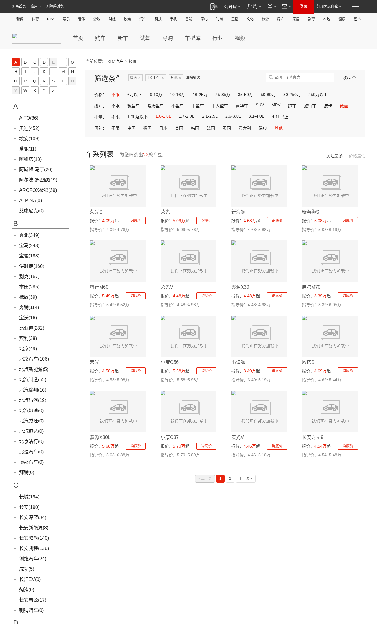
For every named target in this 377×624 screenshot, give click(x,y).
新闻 (20, 19)
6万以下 (134, 94)
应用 (34, 6)
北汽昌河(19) (32, 400)
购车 (100, 38)
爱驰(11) (27, 148)
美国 (179, 128)
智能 (188, 19)
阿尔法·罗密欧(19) (38, 179)
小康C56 (170, 362)
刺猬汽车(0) (31, 610)
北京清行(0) (31, 441)
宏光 (94, 362)
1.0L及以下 (137, 117)
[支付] (271, 6)
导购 (167, 38)
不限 (115, 94)
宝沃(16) (28, 317)
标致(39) (28, 297)
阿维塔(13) (30, 159)
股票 (127, 19)
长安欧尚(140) (34, 538)
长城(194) (29, 496)
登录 (303, 6)
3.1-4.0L (256, 116)
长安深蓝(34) (32, 517)
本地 (326, 19)
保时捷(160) (31, 266)
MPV (276, 105)
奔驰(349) (29, 235)
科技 (158, 19)
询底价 (135, 221)
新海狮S (310, 211)
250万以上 (318, 94)
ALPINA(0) (30, 200)
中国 (131, 128)
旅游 (265, 19)
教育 (311, 19)
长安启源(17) (32, 599)
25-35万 (222, 94)
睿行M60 (99, 287)
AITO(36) (28, 117)
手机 (173, 19)
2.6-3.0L (233, 116)
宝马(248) (29, 245)
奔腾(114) (29, 307)
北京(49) (28, 348)
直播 (234, 19)
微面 (135, 77)
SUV (260, 105)
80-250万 (292, 94)
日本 (163, 128)
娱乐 (66, 19)
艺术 (357, 19)
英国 (227, 128)
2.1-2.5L (210, 116)
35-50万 (245, 94)
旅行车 (310, 105)
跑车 (292, 105)
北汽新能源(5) (33, 369)
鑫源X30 (240, 287)
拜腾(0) (26, 472)
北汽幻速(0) (31, 410)
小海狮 (238, 362)
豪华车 (242, 105)
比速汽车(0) (31, 451)
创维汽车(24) (32, 558)
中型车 (197, 105)
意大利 (245, 128)
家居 (296, 19)
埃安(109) (29, 138)
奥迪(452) (29, 128)
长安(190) (29, 507)
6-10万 (156, 94)
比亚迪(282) (31, 328)
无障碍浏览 (55, 6)
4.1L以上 (280, 117)
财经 (112, 19)
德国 (147, 128)
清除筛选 (193, 78)
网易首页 (19, 6)
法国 (211, 128)
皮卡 (328, 105)
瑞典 (263, 128)
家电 (204, 19)
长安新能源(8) (33, 527)
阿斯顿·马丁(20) (35, 169)
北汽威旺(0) (31, 420)
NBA (50, 19)
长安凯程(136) (34, 548)
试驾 (145, 38)
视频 (240, 38)
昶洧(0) (26, 589)
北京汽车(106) (34, 358)
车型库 (193, 38)
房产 (280, 19)
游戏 (96, 19)
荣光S (96, 211)
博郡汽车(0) (31, 462)
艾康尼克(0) (31, 210)
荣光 (165, 211)
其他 (176, 77)
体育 (35, 19)
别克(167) (29, 276)
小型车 (177, 105)
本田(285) (29, 286)
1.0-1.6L (155, 77)
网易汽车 (115, 61)
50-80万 (268, 94)
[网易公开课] (232, 6)
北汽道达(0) (31, 431)
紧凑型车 (155, 105)
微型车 (133, 105)
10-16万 (177, 94)
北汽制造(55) (32, 379)
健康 (341, 19)
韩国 (195, 128)
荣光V (167, 287)
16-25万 (200, 94)
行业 (217, 38)
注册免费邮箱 (327, 6)
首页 (78, 38)
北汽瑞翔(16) (32, 389)
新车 (123, 38)
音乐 (81, 19)
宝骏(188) (29, 255)
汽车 (142, 19)
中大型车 (219, 105)
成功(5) (26, 569)
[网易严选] (253, 6)
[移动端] (214, 6)
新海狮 (238, 211)
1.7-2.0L (186, 116)
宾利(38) (28, 338)
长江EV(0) (30, 579)
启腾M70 (311, 287)
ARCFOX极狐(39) (38, 190)
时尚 (219, 19)
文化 (250, 19)
